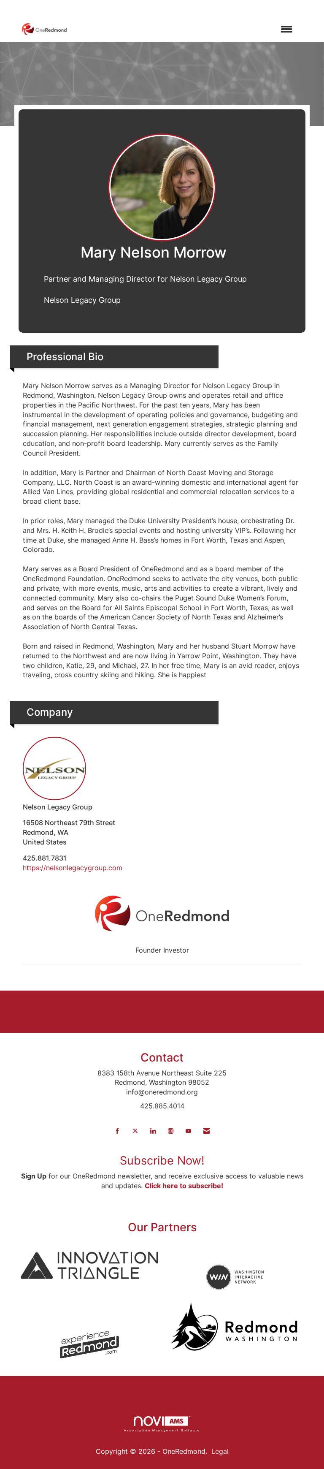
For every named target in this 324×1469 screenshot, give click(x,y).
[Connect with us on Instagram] (170, 1131)
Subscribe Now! (162, 1161)
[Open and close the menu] (184, 29)
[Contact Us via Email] (206, 1131)
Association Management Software (162, 1430)
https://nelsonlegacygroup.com (72, 867)
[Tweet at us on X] (135, 1131)
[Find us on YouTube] (188, 1131)
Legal (220, 1451)
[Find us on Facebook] (117, 1131)
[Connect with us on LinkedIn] (153, 1131)
